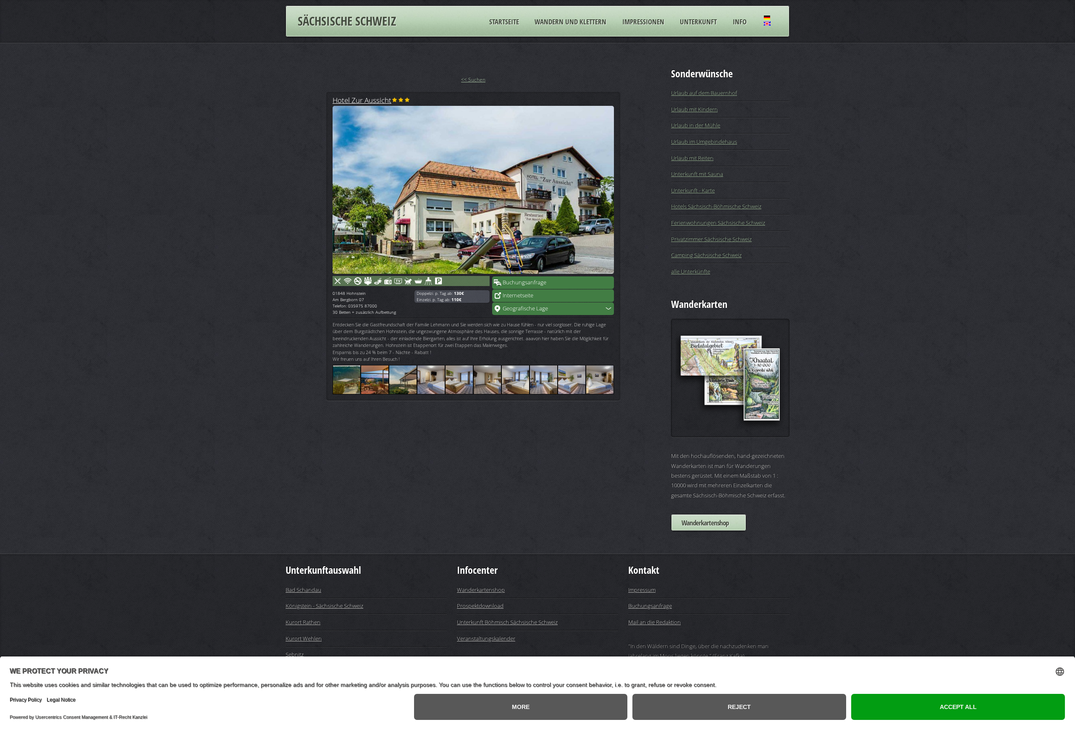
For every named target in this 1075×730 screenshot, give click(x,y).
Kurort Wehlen (304, 638)
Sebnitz (295, 654)
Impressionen (643, 21)
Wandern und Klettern (570, 21)
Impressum (641, 589)
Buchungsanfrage (524, 282)
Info (740, 21)
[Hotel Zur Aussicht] (473, 190)
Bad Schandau (303, 589)
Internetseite (518, 295)
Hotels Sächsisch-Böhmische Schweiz (716, 206)
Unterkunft (698, 21)
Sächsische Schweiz (347, 21)
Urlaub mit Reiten (692, 158)
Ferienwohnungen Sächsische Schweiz (718, 222)
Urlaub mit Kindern (694, 109)
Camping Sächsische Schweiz (706, 255)
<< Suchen (473, 79)
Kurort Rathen (303, 622)
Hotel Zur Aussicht (362, 100)
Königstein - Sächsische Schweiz (324, 605)
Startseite (504, 21)
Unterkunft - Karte (693, 190)
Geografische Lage (525, 308)
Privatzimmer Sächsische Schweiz (711, 239)
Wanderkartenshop (705, 523)
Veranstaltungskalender (486, 638)
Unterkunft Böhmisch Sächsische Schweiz (507, 622)
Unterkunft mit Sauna (697, 174)
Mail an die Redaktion (654, 622)
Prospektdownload (480, 605)
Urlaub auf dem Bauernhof (704, 93)
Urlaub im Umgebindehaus (704, 141)
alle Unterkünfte (690, 271)
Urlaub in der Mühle (695, 125)
